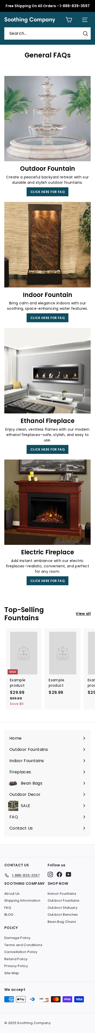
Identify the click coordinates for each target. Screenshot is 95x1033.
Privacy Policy (16, 965)
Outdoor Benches (63, 914)
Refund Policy (16, 959)
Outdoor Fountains (64, 900)
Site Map (11, 973)
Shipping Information (22, 900)
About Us (12, 893)
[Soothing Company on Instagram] (50, 874)
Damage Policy (17, 937)
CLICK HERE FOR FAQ (47, 192)
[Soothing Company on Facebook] (59, 874)
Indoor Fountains (62, 893)
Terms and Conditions (23, 945)
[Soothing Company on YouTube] (68, 874)
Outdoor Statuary (63, 907)
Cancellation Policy (20, 951)
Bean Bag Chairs (62, 921)
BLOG (8, 914)
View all (83, 613)
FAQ (7, 907)
